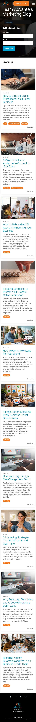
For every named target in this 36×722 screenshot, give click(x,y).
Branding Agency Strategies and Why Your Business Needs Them (17, 661)
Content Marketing (14, 123)
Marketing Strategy (17, 188)
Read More (30, 127)
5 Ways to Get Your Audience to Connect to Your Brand (16, 163)
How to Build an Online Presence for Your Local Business (16, 99)
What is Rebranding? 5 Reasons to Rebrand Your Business (17, 227)
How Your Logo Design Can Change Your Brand (16, 478)
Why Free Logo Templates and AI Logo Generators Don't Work (18, 602)
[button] (33, 3)
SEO (5, 123)
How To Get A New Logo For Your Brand (17, 352)
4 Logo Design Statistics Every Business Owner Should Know (17, 415)
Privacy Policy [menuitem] (17, 709)
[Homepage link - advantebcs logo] (18, 707)
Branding (24, 123)
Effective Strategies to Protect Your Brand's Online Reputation (15, 292)
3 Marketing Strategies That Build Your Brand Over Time (16, 540)
